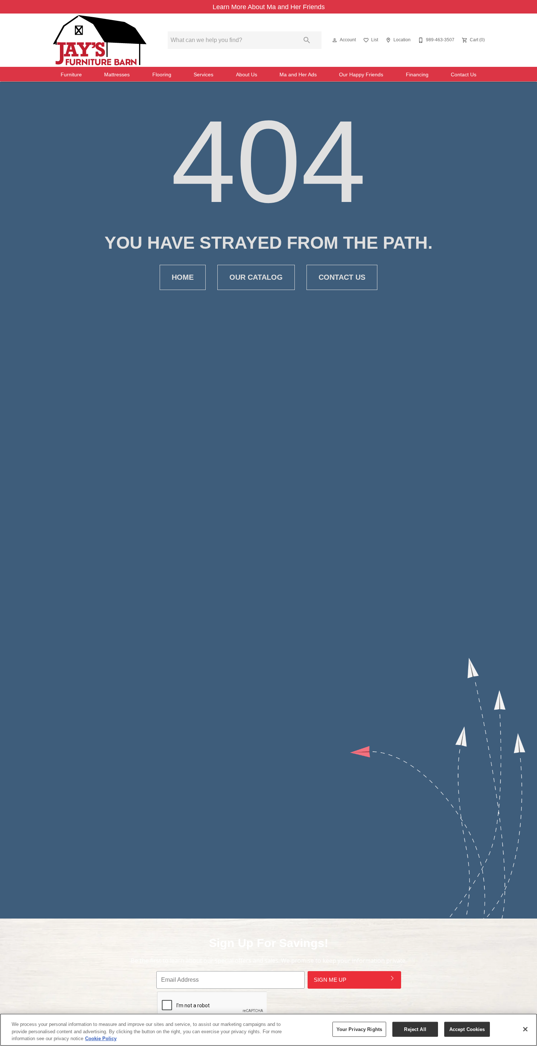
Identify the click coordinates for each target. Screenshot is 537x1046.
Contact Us (463, 74)
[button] (334, 40)
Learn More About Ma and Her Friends (269, 7)
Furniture (71, 74)
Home (183, 277)
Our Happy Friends (361, 74)
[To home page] (99, 40)
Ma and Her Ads (298, 74)
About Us (246, 74)
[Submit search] (307, 40)
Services (203, 74)
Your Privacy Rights (359, 1029)
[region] (268, 1029)
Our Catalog (256, 277)
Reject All (415, 1029)
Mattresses (117, 74)
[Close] (525, 1029)
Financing (417, 74)
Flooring (161, 74)
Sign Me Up (330, 980)
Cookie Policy (101, 1038)
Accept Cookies (467, 1029)
